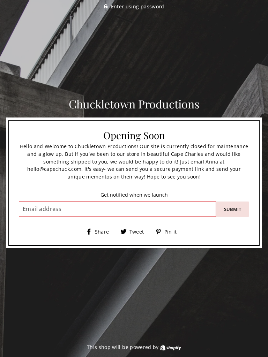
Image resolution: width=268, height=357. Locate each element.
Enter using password (137, 6)
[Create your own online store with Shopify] (170, 347)
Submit (232, 209)
